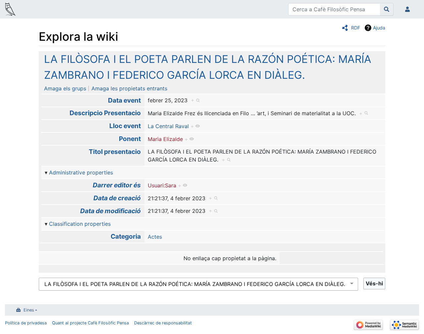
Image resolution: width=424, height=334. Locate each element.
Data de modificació (110, 211)
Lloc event (125, 126)
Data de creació (117, 198)
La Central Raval (168, 126)
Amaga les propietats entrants (129, 88)
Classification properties (80, 223)
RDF (355, 27)
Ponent (130, 139)
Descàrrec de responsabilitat (163, 322)
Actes (155, 236)
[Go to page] (387, 9)
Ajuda (379, 27)
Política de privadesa (26, 322)
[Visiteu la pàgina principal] (10, 10)
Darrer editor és (117, 185)
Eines (29, 310)
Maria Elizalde (165, 139)
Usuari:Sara (162, 185)
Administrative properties (81, 172)
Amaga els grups (65, 88)
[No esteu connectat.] (408, 9)
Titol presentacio (115, 152)
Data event (124, 100)
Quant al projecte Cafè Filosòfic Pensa (90, 322)
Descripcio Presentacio (105, 113)
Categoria (126, 236)
